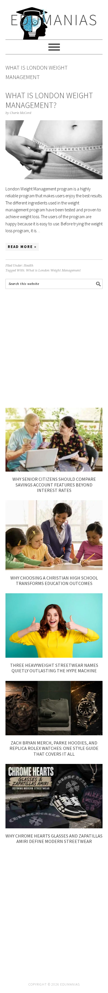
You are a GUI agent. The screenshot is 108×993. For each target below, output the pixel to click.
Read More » (22, 246)
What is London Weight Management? (49, 100)
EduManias (54, 19)
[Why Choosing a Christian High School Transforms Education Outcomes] (54, 568)
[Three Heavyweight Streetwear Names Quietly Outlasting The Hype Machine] (54, 656)
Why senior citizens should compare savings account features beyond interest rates (54, 484)
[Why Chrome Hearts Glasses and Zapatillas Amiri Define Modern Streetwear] (54, 827)
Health (28, 265)
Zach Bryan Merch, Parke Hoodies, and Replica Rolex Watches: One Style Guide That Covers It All (54, 748)
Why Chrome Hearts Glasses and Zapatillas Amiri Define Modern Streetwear (54, 838)
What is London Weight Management (53, 270)
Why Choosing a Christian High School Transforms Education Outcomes (54, 580)
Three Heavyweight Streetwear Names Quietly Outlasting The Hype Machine (54, 667)
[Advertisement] (54, 348)
